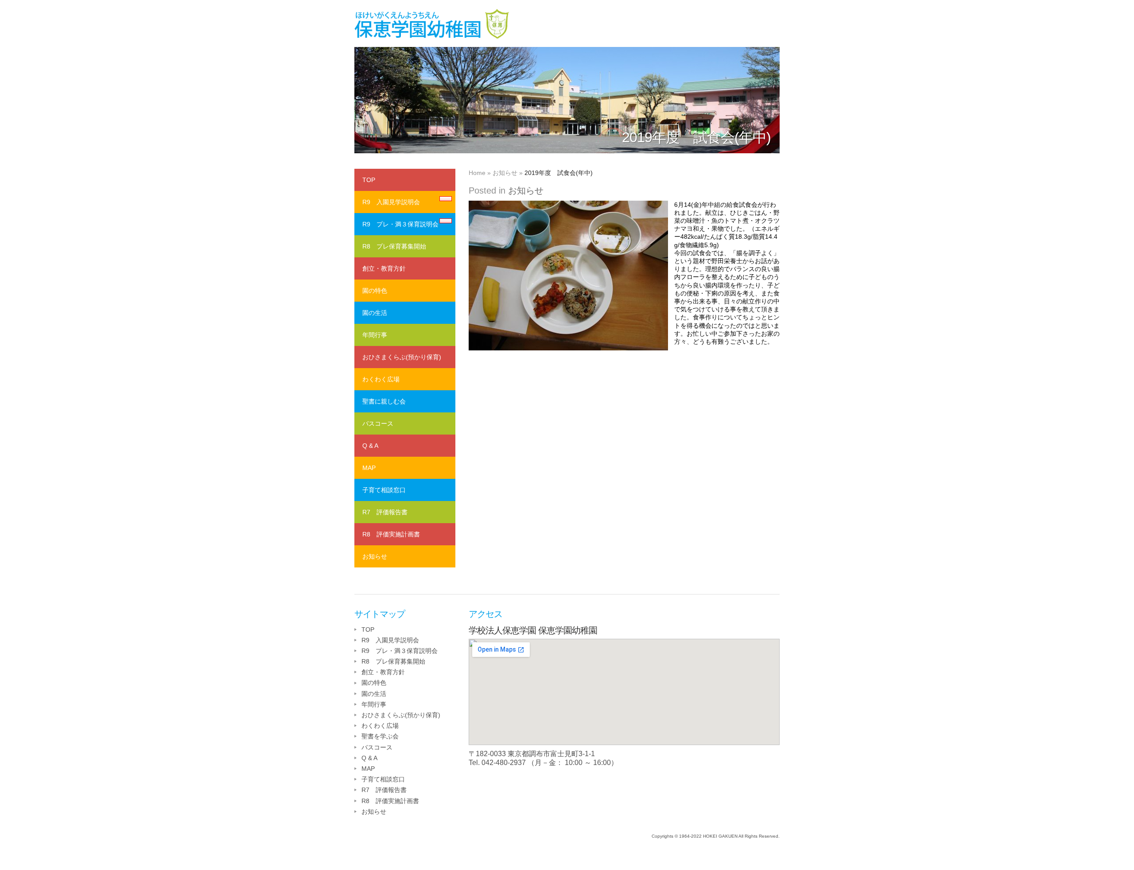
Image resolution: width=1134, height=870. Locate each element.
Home (477, 172)
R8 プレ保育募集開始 (394, 246)
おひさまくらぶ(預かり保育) (401, 357)
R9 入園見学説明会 (391, 202)
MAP (369, 467)
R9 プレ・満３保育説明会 (400, 224)
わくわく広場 (381, 379)
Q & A (370, 445)
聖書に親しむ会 (384, 401)
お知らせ (505, 172)
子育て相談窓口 (384, 489)
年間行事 (374, 334)
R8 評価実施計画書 (391, 534)
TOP (368, 179)
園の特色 (374, 290)
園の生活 (374, 312)
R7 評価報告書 (385, 512)
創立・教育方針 (384, 268)
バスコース (377, 423)
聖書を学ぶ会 (380, 736)
